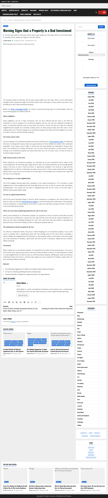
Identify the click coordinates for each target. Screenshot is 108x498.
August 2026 (91, 97)
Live (104, 12)
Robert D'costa (7, 490)
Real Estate (80, 403)
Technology (80, 422)
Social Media (80, 412)
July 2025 (91, 140)
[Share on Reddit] (28, 302)
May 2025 (91, 146)
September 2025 (91, 133)
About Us (4, 10)
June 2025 (91, 143)
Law (78, 377)
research (79, 406)
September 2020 (91, 272)
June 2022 (91, 222)
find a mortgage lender (19, 109)
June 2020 (91, 281)
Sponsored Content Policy (10, 14)
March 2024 (91, 182)
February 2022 (91, 235)
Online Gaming (81, 396)
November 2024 (91, 166)
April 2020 (91, 288)
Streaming (80, 419)
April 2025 (91, 149)
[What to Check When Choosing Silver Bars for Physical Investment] (67, 476)
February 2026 (91, 116)
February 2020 (91, 295)
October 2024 (91, 169)
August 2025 (91, 136)
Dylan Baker (8, 40)
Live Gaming (80, 383)
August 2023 (91, 202)
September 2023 (91, 199)
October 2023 (91, 196)
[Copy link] (39, 302)
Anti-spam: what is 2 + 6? (91, 77)
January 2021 (91, 262)
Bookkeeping (8, 341)
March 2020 (91, 291)
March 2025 (91, 153)
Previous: (20, 308)
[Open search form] (96, 12)
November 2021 (91, 242)
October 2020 (91, 268)
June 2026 (91, 103)
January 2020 (91, 298)
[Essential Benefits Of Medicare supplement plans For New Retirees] (14, 339)
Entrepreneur (14, 343)
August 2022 (91, 215)
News (78, 390)
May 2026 (91, 106)
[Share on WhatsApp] (20, 302)
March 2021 (91, 258)
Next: (57, 307)
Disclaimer (33, 10)
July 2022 (91, 219)
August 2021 (91, 252)
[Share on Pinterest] (24, 302)
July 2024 (91, 176)
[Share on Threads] (35, 302)
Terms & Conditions (25, 14)
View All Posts (23, 295)
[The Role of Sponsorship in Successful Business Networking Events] (41, 476)
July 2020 (91, 278)
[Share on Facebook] (9, 302)
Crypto (79, 332)
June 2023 (91, 209)
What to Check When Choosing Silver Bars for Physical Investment (65, 487)
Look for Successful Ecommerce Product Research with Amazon (60, 350)
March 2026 (91, 113)
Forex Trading (13, 345)
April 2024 (91, 179)
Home (75, 10)
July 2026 (91, 100)
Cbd (78, 329)
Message (91, 59)
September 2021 (91, 248)
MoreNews (60, 496)
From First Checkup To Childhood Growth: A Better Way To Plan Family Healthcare (15, 487)
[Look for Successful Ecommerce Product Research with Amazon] (62, 339)
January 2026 (91, 120)
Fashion (21, 343)
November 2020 (91, 265)
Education (7, 343)
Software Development (83, 416)
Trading (79, 425)
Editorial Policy (43, 10)
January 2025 (91, 159)
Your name (91, 38)
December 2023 (91, 189)
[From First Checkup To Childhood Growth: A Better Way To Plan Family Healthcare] (15, 476)
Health (79, 364)
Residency (80, 409)
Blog (78, 316)
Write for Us (37, 14)
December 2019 (91, 301)
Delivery (79, 338)
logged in (13, 321)
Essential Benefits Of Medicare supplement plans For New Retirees (27, 274)
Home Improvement (82, 367)
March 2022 (91, 232)
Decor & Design (81, 335)
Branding (14, 341)
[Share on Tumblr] (31, 302)
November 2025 (91, 126)
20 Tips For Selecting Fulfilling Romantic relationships (23, 272)
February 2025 (91, 156)
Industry (6, 26)
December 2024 (91, 163)
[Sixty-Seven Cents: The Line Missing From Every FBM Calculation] (93, 476)
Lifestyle (79, 380)
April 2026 (91, 110)
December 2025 (91, 123)
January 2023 (91, 212)
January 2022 (91, 239)
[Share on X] (12, 302)
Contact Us (25, 10)
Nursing (79, 393)
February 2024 (91, 186)
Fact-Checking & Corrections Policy (61, 10)
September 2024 (91, 173)
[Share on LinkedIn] (16, 302)
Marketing (80, 386)
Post (78, 399)
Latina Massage (81, 374)
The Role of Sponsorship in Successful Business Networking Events (40, 487)
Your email (91, 45)
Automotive (80, 312)
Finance (7, 345)
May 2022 (91, 225)
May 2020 (91, 285)
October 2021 (91, 245)
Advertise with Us (14, 10)
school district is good (29, 202)
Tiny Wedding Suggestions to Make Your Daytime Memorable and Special (29, 269)
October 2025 (91, 130)
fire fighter (80, 358)
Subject (91, 52)
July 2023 (91, 206)
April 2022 (91, 229)
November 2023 (91, 192)
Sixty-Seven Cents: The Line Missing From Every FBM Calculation (93, 487)
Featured (30, 343)
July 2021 (91, 255)
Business (20, 341)
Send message (91, 85)
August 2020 (91, 275)
